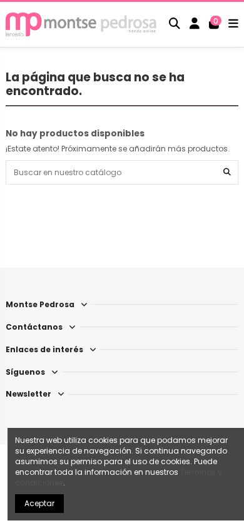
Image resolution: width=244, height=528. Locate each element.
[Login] (195, 25)
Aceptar (39, 503)
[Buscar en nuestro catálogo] (227, 172)
